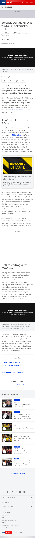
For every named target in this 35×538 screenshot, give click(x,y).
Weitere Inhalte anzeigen (17, 473)
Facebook (8, 491)
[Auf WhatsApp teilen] (16, 81)
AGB (2, 517)
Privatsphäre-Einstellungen (9, 525)
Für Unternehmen (8, 502)
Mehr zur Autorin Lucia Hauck (12, 372)
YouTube (20, 491)
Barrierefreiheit (6, 528)
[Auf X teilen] (10, 81)
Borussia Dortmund (19, 110)
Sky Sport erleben (8, 498)
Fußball (8, 7)
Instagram (16, 491)
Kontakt (3, 523)
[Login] (23, 2)
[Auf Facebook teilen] (4, 81)
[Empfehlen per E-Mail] (23, 81)
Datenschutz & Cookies (8, 520)
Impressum (4, 515)
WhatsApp (24, 491)
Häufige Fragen (6, 512)
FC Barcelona (16, 135)
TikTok (12, 491)
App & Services (7, 507)
